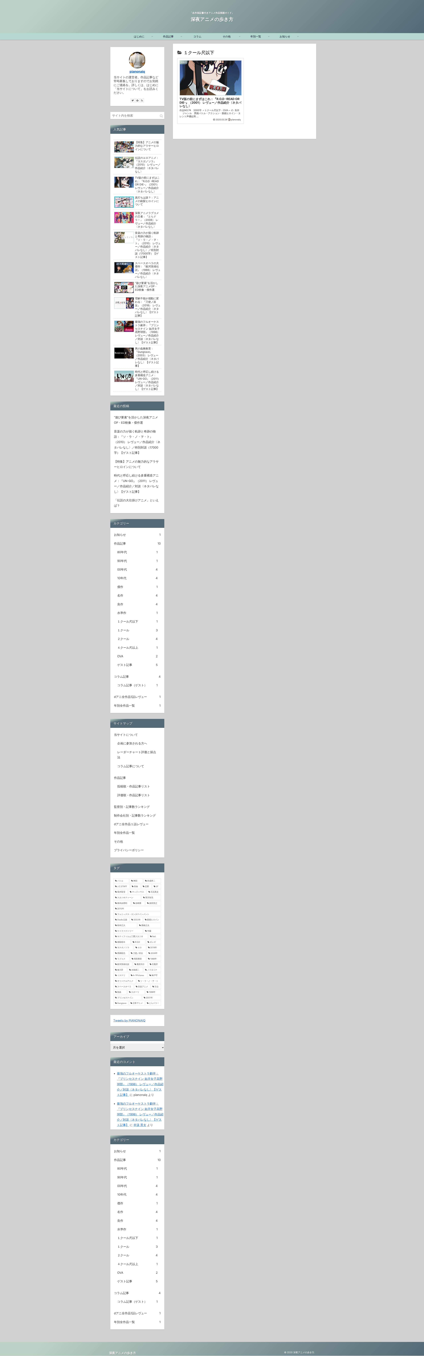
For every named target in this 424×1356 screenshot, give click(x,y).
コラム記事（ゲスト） (137, 685)
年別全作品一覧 (137, 705)
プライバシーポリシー (129, 850)
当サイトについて (126, 734)
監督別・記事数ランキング (132, 806)
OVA (137, 656)
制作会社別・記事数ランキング (135, 815)
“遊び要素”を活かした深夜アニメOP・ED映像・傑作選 (136, 420)
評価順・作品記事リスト (133, 795)
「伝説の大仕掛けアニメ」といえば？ (136, 503)
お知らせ (137, 534)
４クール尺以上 (137, 647)
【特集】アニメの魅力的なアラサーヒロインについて (136, 464)
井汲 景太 (139, 1125)
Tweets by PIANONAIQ (129, 1020)
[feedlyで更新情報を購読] (137, 100)
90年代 (137, 561)
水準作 (137, 613)
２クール (137, 639)
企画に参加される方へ (132, 743)
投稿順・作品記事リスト (133, 786)
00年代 (137, 569)
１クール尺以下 (137, 621)
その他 (118, 841)
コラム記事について (130, 766)
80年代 (137, 552)
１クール (137, 630)
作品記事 (137, 543)
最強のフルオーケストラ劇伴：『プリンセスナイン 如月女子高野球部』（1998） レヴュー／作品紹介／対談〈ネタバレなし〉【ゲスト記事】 (140, 1084)
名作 (137, 595)
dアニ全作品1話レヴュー (137, 697)
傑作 (137, 587)
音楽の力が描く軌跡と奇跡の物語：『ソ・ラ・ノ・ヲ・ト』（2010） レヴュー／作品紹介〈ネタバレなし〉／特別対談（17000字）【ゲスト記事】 (137, 442)
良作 (137, 604)
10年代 (137, 578)
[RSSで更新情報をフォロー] (142, 100)
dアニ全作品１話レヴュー (131, 824)
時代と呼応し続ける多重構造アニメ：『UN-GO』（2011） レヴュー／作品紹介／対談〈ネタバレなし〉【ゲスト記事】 (136, 483)
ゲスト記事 (137, 665)
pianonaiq (137, 72)
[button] (161, 116)
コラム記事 (137, 676)
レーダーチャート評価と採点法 (136, 754)
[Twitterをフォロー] (133, 100)
